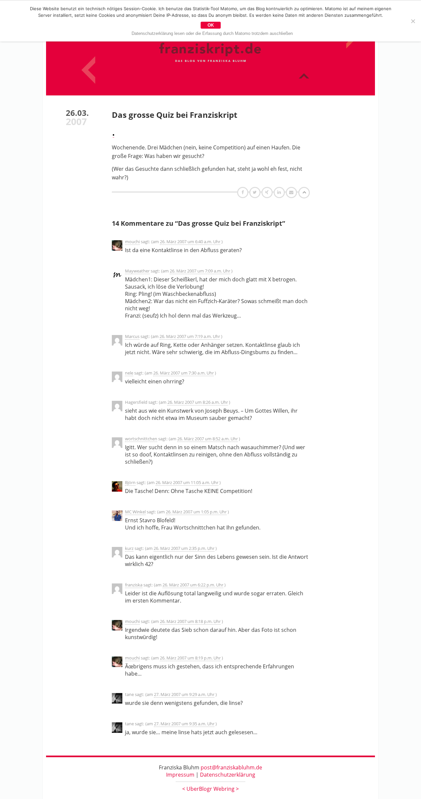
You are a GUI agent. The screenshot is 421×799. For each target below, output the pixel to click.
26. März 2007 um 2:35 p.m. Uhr (184, 548)
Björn (130, 482)
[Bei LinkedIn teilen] (280, 192)
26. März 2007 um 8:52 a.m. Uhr (207, 439)
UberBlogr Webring (210, 788)
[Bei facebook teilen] (243, 192)
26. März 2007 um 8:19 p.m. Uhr (190, 658)
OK (211, 25)
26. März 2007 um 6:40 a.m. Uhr (190, 242)
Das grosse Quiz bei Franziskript (174, 114)
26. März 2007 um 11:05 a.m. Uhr (187, 482)
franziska (133, 585)
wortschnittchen (141, 439)
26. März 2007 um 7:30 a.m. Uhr (183, 373)
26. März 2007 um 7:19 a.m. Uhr (190, 336)
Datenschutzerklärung (227, 774)
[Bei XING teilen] (267, 192)
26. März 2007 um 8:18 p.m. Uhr (190, 621)
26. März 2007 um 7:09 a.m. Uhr (200, 271)
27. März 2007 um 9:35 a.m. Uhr (184, 724)
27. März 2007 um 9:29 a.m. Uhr (184, 694)
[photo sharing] (113, 134)
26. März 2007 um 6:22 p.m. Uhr (192, 585)
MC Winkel (135, 512)
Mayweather (137, 271)
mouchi (132, 242)
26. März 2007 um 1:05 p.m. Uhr (196, 512)
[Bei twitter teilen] (256, 192)
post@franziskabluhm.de (231, 767)
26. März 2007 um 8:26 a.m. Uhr (197, 402)
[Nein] (412, 21)
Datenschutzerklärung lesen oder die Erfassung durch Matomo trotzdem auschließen (212, 33)
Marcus (132, 336)
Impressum (180, 774)
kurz (129, 548)
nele (129, 373)
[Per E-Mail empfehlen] (292, 192)
